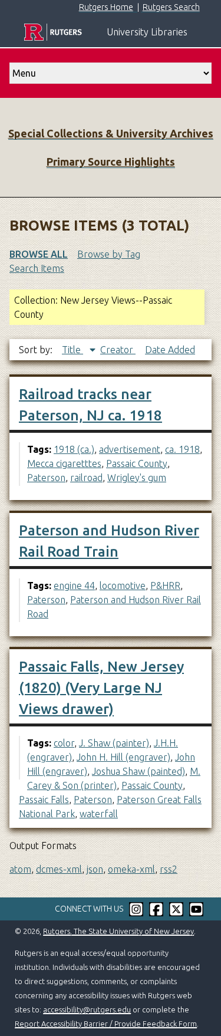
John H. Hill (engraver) (123, 757)
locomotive (123, 585)
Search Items (36, 268)
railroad (86, 477)
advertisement (129, 449)
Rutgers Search (171, 7)
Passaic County (136, 463)
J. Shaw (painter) (114, 743)
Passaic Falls (44, 799)
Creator (118, 349)
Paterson (46, 477)
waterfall (99, 813)
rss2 (168, 869)
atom (20, 869)
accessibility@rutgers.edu (87, 1009)
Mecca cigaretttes (64, 463)
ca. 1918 (182, 449)
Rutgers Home (106, 7)
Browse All (38, 254)
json (95, 869)
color (64, 743)
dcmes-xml (59, 869)
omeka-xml (131, 869)
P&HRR (165, 585)
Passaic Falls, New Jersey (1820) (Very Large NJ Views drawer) (101, 688)
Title (72, 349)
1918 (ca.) (74, 449)
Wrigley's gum (136, 477)
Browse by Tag (108, 254)
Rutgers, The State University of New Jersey (118, 931)
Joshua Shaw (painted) (138, 771)
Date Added (170, 349)
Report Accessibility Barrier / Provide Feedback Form (106, 1023)
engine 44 (74, 585)
